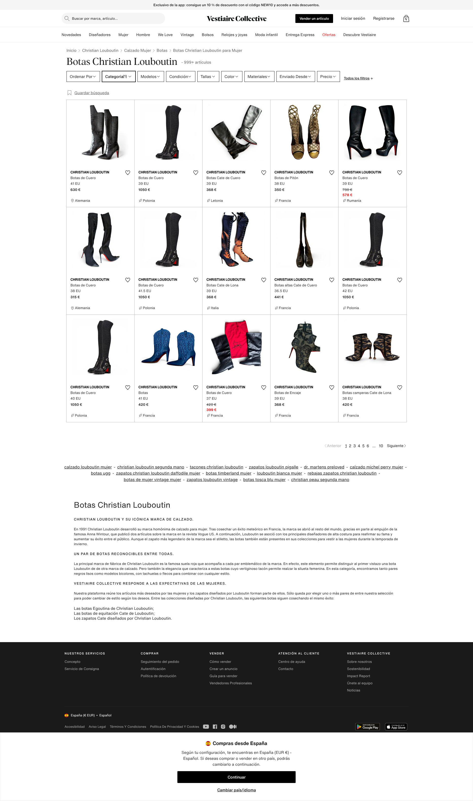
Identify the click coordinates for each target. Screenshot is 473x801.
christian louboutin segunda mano (150, 467)
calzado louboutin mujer (88, 467)
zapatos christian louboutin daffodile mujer (158, 473)
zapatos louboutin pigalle (273, 467)
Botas (162, 50)
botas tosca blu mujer (264, 480)
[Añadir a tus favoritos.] (128, 173)
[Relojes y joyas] (251, 35)
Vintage (187, 34)
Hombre (143, 34)
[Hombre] (154, 35)
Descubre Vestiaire (359, 34)
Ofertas (328, 34)
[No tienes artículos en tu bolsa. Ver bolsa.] (406, 18)
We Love (165, 34)
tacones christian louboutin (216, 467)
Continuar (237, 777)
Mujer (123, 34)
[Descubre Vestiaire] (380, 35)
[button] (406, 18)
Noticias (353, 690)
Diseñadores (100, 34)
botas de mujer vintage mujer (152, 480)
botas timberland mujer (229, 473)
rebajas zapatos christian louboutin (342, 473)
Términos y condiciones (128, 726)
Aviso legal (97, 726)
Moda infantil (266, 34)
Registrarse (383, 18)
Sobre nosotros (359, 661)
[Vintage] (198, 35)
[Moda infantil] (282, 35)
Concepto (72, 661)
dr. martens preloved (324, 467)
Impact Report (358, 676)
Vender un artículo (314, 18)
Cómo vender (220, 661)
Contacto (285, 668)
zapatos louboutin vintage (211, 480)
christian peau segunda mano (320, 480)
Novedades (71, 34)
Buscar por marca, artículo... (95, 18)
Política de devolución (158, 676)
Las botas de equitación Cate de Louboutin (113, 613)
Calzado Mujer (137, 50)
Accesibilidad (75, 726)
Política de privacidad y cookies (174, 726)
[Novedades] (85, 35)
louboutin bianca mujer (279, 473)
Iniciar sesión (353, 18)
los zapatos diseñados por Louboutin (219, 593)
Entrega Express (300, 34)
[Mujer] (132, 35)
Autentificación (153, 668)
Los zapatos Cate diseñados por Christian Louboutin (122, 618)
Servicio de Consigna (82, 668)
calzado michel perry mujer (376, 467)
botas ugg (101, 473)
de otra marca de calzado (116, 568)
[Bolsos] (218, 35)
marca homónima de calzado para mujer (174, 529)
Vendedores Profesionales (230, 683)
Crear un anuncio (223, 668)
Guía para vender (223, 676)
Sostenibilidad (358, 668)
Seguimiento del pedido (160, 661)
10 (381, 446)
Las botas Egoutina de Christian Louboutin (113, 608)
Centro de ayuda (291, 661)
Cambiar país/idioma (236, 790)
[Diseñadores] (115, 35)
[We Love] (177, 35)
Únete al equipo (360, 683)
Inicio (71, 50)
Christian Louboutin (100, 50)
